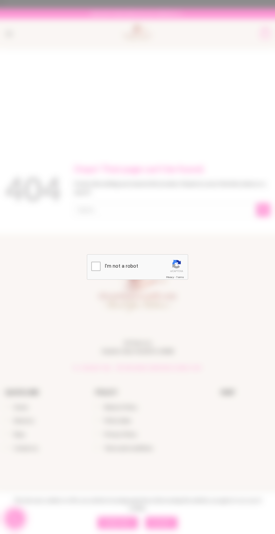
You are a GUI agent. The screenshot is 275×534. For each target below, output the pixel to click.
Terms (180, 277)
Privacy (170, 277)
